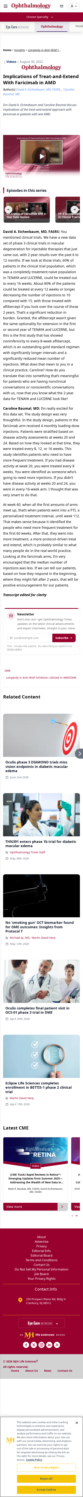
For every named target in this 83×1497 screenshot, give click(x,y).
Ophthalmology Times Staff (27, 852)
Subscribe (61, 638)
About (41, 1237)
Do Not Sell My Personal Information (41, 1269)
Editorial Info (41, 1251)
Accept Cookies (46, 1489)
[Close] (77, 1423)
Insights (19, 50)
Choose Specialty (37, 17)
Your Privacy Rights (42, 1278)
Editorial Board (42, 1255)
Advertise (41, 1241)
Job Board (41, 1274)
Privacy (41, 1246)
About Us (31, 1370)
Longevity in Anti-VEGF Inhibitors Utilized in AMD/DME (41, 677)
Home (7, 50)
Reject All (46, 1478)
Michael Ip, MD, (20, 937)
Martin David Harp (44, 937)
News (47, 1370)
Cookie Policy (34, 1460)
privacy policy (14, 649)
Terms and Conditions (41, 1260)
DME (8, 670)
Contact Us (42, 1265)
